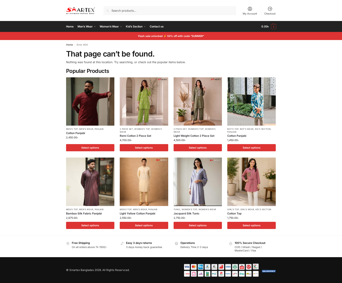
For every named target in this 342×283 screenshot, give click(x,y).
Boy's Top (233, 129)
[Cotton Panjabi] (90, 101)
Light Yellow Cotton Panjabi (137, 213)
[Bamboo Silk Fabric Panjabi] (90, 182)
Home (69, 44)
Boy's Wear (246, 129)
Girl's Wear (247, 209)
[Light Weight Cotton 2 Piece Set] (198, 101)
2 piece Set (126, 129)
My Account (250, 13)
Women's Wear (207, 209)
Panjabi (99, 129)
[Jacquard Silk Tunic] (198, 182)
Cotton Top (234, 213)
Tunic (177, 209)
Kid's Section (263, 129)
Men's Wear (86, 129)
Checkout (270, 13)
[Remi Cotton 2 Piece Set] (144, 101)
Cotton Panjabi (75, 133)
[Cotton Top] (251, 182)
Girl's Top (233, 209)
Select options (90, 147)
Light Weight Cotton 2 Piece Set (194, 135)
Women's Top (142, 129)
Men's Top (72, 129)
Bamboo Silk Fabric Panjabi (84, 213)
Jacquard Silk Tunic (186, 213)
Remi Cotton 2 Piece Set (135, 135)
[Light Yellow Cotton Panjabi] (144, 182)
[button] (268, 26)
